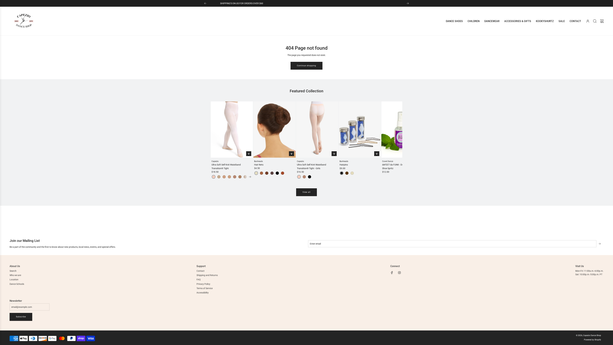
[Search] (594, 21)
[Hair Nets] (274, 129)
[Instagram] (399, 272)
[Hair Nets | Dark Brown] (272, 173)
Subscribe (21, 317)
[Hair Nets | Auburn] (282, 173)
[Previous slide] (205, 3)
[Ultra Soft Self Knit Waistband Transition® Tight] (232, 129)
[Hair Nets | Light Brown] (261, 173)
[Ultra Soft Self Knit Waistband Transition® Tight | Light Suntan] (234, 176)
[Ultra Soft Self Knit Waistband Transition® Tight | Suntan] (240, 176)
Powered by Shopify (592, 340)
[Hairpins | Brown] (346, 173)
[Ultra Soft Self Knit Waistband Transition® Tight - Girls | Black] (309, 176)
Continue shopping (306, 66)
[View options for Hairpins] (376, 153)
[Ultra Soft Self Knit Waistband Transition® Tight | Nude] (218, 176)
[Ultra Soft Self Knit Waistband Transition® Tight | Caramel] (229, 176)
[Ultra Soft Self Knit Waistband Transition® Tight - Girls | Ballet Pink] (299, 176)
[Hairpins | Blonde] (352, 173)
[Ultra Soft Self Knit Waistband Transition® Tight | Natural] (224, 176)
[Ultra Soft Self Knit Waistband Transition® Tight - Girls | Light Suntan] (304, 176)
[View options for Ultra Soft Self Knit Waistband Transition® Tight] (248, 153)
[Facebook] (391, 272)
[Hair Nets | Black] (277, 173)
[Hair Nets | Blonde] (256, 173)
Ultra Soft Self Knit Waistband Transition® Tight (226, 166)
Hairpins (344, 164)
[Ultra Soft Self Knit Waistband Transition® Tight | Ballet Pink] (213, 176)
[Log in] (587, 21)
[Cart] (601, 21)
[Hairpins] (360, 129)
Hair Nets (258, 164)
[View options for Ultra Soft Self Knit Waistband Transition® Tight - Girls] (334, 153)
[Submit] (599, 243)
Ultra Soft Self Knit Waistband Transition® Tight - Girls (311, 166)
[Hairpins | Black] (341, 173)
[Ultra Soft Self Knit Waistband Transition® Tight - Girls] (317, 129)
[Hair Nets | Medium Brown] (266, 173)
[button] (218, 140)
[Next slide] (407, 3)
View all (306, 192)
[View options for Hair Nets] (291, 153)
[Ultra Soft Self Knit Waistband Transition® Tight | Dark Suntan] (245, 176)
